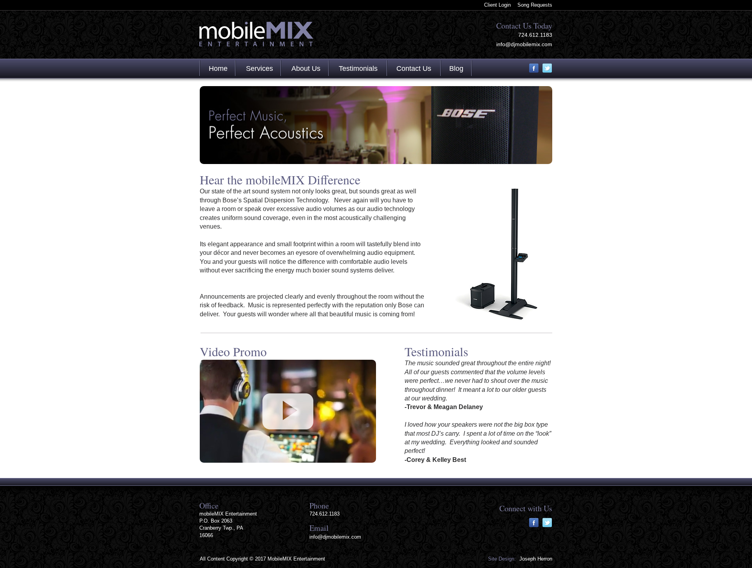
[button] (288, 411)
